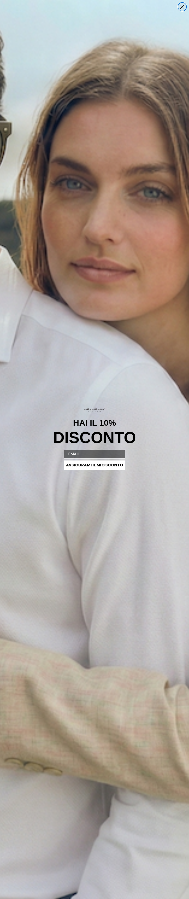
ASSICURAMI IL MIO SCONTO (94, 465)
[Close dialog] (182, 6)
